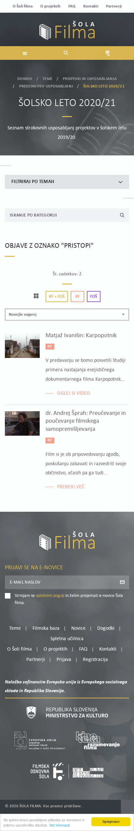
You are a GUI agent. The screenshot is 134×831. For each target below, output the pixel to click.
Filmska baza (46, 628)
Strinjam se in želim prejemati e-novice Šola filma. (69, 599)
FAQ (71, 6)
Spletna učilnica (67, 638)
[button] (67, 315)
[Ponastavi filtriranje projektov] (38, 296)
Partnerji (114, 6)
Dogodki (105, 628)
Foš (93, 296)
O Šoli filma (23, 6)
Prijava (64, 659)
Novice (78, 628)
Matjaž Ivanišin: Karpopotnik (81, 336)
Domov (24, 79)
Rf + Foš (57, 296)
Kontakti (90, 6)
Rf (77, 296)
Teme (47, 79)
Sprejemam (110, 821)
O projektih (50, 6)
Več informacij (59, 825)
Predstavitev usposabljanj (46, 86)
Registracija (95, 659)
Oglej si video (73, 393)
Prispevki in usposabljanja (89, 79)
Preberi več (71, 487)
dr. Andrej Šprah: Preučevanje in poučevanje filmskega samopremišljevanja (86, 421)
